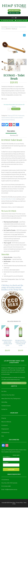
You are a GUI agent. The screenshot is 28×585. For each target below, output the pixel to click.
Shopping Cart (5, 429)
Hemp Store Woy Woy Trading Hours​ (10, 398)
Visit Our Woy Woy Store (7, 395)
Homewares (21, 115)
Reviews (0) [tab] (14, 135)
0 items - (15, 13)
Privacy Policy (19, 502)
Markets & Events (6, 405)
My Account (4, 425)
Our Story (3, 391)
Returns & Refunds (6, 421)
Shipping (3, 418)
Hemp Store (12, 502)
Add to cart (15, 109)
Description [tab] (11, 131)
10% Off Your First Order (8, 20)
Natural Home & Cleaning (8, 117)
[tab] (17, 131)
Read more (7, 330)
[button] (24, 35)
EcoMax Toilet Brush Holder (8, 199)
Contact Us (4, 409)
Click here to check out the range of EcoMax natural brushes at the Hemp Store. (12, 287)
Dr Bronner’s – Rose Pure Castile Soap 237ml (7, 343)
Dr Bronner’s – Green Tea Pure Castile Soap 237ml (20, 343)
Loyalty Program (8, 23)
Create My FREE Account (14, 383)
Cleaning (10, 115)
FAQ (2, 436)
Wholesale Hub (5, 432)
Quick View (8, 333)
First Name (6, 462)
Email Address (7, 457)
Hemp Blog (4, 402)
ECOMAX (15, 115)
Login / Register (15, 10)
